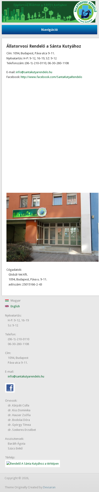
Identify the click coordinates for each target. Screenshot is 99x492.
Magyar (15, 300)
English (15, 306)
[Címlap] (49, 22)
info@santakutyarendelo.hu (34, 72)
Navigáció (49, 30)
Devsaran (49, 487)
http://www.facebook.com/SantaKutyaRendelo (51, 77)
